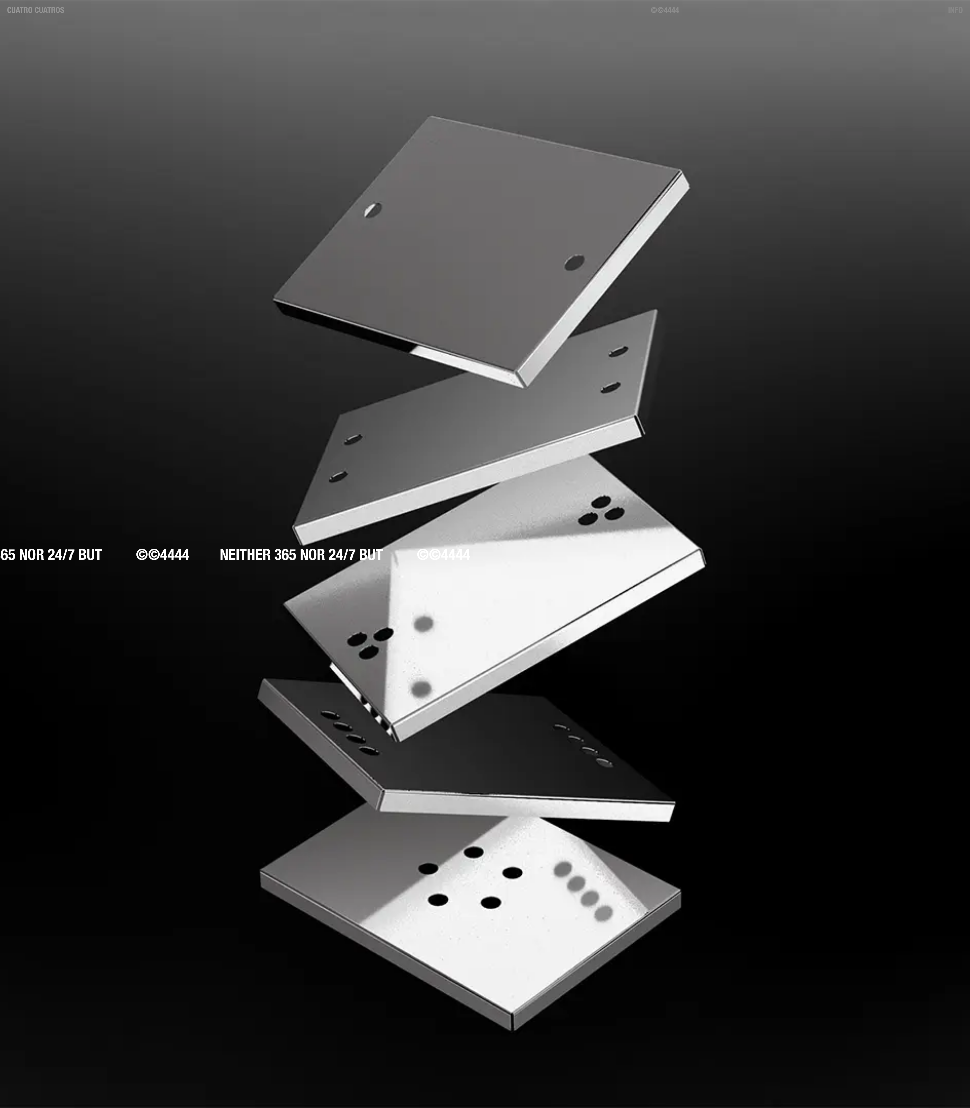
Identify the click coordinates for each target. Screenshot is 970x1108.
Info (955, 10)
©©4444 (665, 10)
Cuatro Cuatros (35, 10)
